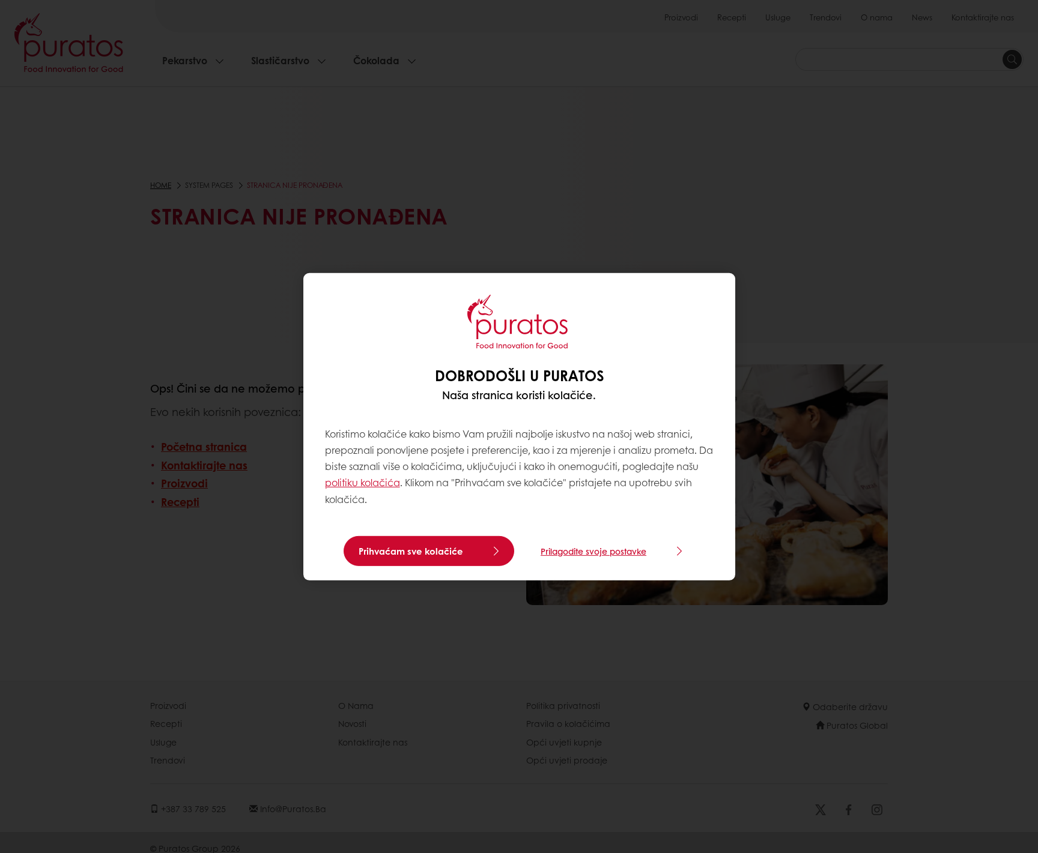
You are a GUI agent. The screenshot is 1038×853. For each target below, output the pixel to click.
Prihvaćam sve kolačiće (411, 551)
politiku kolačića (362, 482)
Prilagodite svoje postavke (593, 551)
